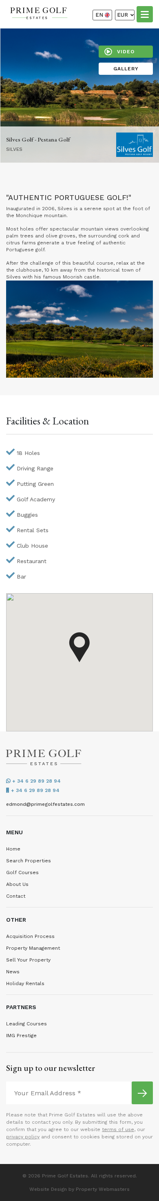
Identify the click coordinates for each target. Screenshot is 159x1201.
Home (13, 849)
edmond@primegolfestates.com (45, 804)
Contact (15, 896)
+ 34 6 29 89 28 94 (36, 781)
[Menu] (145, 14)
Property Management (33, 948)
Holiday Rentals (25, 983)
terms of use (118, 1129)
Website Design (48, 1189)
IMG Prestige (21, 1035)
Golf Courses (22, 872)
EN (100, 15)
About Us (17, 884)
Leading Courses (26, 1024)
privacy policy (23, 1137)
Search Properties (28, 861)
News (13, 972)
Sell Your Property (28, 960)
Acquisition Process (30, 936)
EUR (123, 15)
